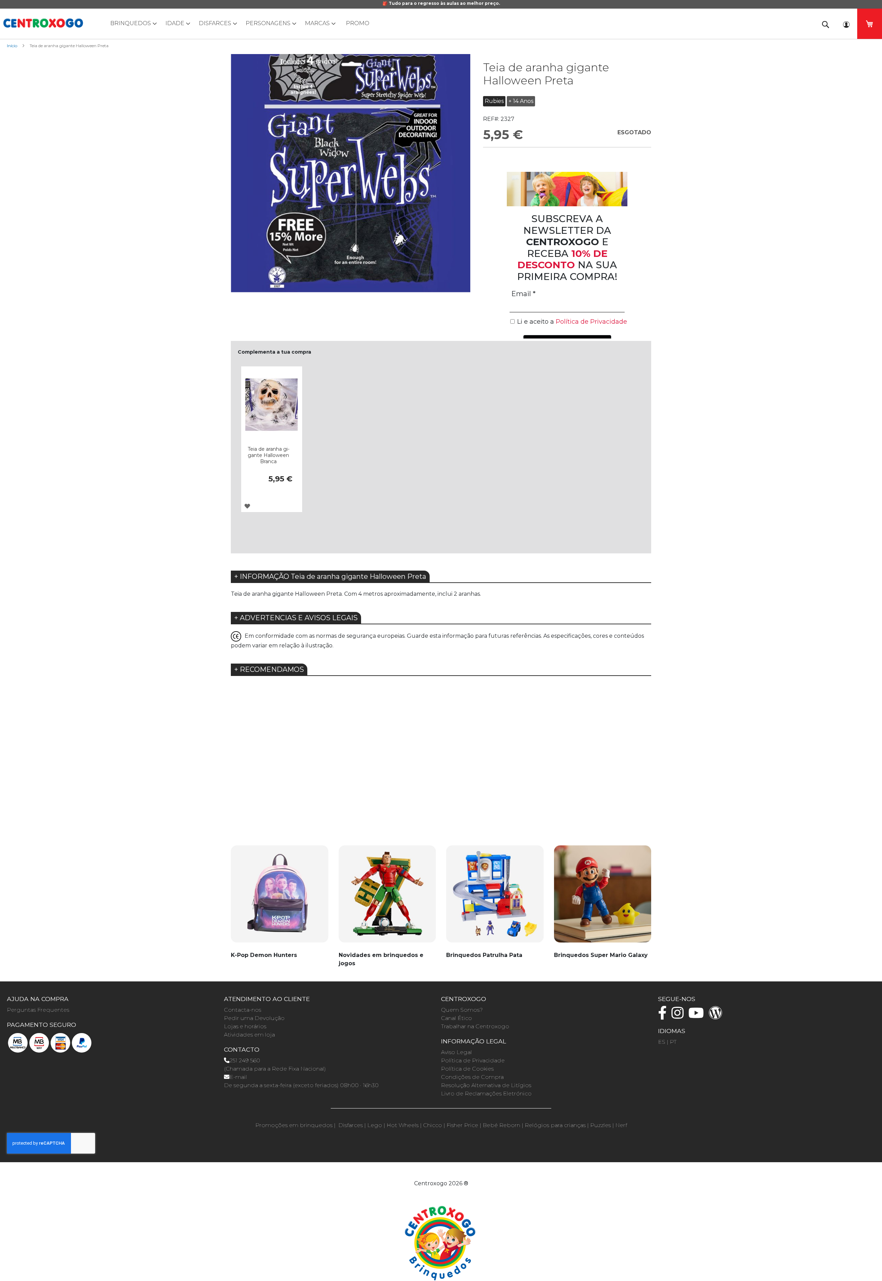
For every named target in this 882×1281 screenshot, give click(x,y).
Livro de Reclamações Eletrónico (486, 1093)
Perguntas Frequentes (38, 1010)
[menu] (441, 23)
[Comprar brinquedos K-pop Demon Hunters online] (279, 898)
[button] (247, 506)
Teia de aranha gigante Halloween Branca (268, 455)
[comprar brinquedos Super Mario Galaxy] (603, 898)
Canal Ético (456, 1018)
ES (661, 1042)
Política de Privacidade (473, 1060)
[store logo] (43, 23)
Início (12, 45)
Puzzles (600, 1125)
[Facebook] (664, 1016)
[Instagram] (679, 1016)
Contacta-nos (242, 1010)
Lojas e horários (245, 1026)
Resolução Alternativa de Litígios (486, 1085)
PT (673, 1042)
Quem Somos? (462, 1010)
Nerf (621, 1125)
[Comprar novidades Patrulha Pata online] (495, 898)
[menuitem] (132, 23)
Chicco (432, 1125)
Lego (374, 1125)
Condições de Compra (472, 1077)
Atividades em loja (249, 1034)
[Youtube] (697, 1016)
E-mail (238, 1077)
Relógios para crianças (555, 1125)
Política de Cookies (467, 1068)
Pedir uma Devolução (254, 1018)
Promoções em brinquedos (293, 1125)
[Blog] (717, 1016)
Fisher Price (462, 1125)
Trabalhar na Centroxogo (475, 1026)
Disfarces (350, 1125)
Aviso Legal (456, 1052)
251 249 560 (244, 1060)
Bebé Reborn (501, 1125)
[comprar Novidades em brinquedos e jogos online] (387, 898)
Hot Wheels (403, 1125)
